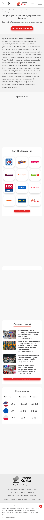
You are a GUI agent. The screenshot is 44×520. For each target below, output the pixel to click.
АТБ (11, 492)
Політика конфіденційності (18, 499)
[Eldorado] (34, 187)
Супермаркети (12, 489)
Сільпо (16, 492)
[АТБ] (9, 162)
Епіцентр (33, 495)
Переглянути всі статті (22, 379)
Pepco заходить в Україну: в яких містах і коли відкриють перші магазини (28, 333)
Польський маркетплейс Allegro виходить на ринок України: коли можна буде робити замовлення (29, 345)
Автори (39, 499)
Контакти (32, 499)
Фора (17, 495)
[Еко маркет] (9, 187)
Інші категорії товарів (22, 28)
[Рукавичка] (9, 175)
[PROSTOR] (34, 162)
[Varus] (9, 200)
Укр (32, 3)
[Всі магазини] (34, 200)
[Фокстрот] (21, 175)
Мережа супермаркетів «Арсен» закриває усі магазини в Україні (28, 357)
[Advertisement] (22, 122)
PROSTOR (23, 492)
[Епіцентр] (21, 187)
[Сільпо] (21, 162)
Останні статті (22, 324)
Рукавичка (31, 492)
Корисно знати (31, 489)
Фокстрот (11, 495)
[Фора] (34, 175)
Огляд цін (22, 489)
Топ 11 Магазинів (22, 151)
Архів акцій (22, 96)
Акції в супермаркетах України (21, 10)
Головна (5, 10)
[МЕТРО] (21, 200)
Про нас (5, 499)
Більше (22, 211)
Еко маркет (24, 495)
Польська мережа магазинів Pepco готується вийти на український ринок (27, 368)
